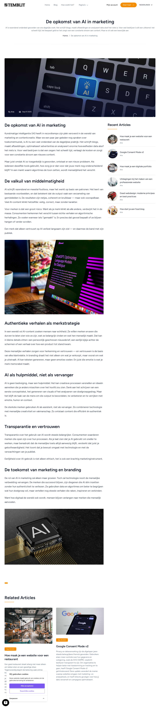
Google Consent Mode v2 (132, 152)
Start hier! (127, 5)
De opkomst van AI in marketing (83, 36)
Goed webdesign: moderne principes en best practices (137, 195)
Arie (12, 112)
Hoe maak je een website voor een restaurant (136, 138)
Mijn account (112, 5)
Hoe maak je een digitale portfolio (135, 166)
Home (47, 5)
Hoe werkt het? (67, 5)
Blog (55, 5)
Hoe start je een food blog (132, 209)
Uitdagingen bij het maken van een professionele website (136, 181)
